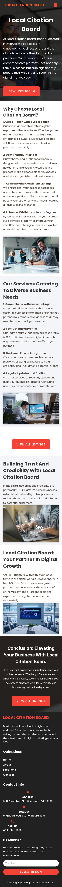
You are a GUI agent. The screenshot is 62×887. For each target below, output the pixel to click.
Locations (9, 770)
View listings (19, 91)
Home (7, 759)
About (7, 765)
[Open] (55, 5)
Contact (8, 775)
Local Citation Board (24, 5)
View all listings (31, 444)
